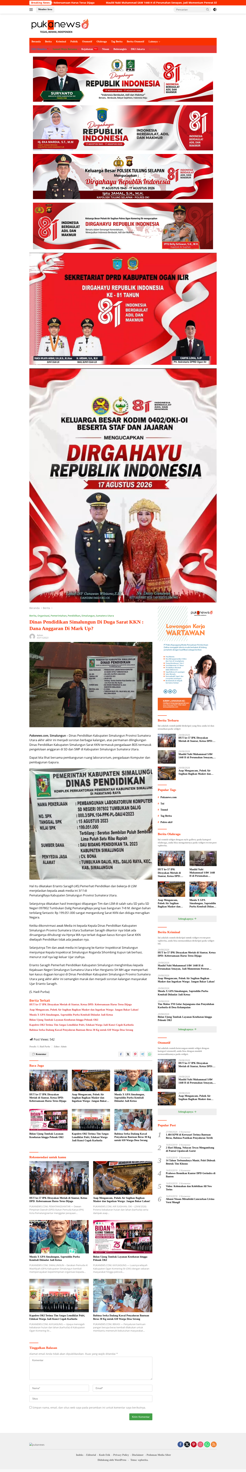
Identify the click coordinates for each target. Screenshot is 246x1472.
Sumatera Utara (105, 615)
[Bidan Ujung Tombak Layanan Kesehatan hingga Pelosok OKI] (48, 1119)
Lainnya (153, 41)
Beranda (36, 41)
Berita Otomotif (135, 41)
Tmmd (164, 809)
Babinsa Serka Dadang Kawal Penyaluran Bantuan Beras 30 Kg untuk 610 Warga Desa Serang (81, 1030)
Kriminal (61, 41)
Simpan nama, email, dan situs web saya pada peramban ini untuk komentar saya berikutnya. (89, 1407)
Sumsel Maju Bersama (65, 49)
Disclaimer (138, 1455)
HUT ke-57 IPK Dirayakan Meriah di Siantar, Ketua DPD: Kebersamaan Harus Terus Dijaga (80, 1004)
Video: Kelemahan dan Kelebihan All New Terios (189, 1188)
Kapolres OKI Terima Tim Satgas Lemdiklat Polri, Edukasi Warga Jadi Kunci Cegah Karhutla (81, 1025)
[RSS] (214, 1445)
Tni (162, 803)
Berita (48, 41)
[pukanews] (59, 25)
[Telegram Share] (142, 1054)
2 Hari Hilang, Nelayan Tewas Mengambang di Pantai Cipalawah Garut (190, 1149)
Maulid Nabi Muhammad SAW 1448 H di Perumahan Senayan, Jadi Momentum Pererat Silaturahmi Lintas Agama (195, 756)
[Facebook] (180, 1445)
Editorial (91, 1455)
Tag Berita (116, 41)
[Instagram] (200, 1445)
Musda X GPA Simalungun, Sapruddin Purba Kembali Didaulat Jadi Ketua (71, 1014)
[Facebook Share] (121, 1054)
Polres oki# (166, 822)
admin (40, 635)
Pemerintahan (59, 615)
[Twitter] (187, 1445)
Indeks (79, 1455)
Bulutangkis (120, 49)
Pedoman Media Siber (159, 1455)
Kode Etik (104, 1455)
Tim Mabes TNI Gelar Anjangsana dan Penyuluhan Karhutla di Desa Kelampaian (186, 1006)
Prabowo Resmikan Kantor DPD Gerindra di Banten (190, 1175)
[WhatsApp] (207, 1445)
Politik (74, 41)
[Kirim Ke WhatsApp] (149, 1054)
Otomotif (87, 41)
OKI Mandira (39, 49)
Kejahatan (87, 49)
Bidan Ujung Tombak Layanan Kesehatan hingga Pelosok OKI (63, 1019)
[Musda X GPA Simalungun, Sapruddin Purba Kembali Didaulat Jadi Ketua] (133, 1080)
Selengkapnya (186, 918)
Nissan (105, 49)
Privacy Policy (121, 1455)
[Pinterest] (194, 1445)
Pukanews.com (168, 797)
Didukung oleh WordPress (112, 1460)
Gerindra (154, 49)
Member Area (45, 9)
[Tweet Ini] (128, 1054)
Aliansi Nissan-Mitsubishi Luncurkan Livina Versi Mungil (190, 1201)
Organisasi (43, 615)
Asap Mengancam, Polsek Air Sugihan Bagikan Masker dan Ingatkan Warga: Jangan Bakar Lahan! (84, 1009)
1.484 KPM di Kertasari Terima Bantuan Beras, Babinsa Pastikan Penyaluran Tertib (189, 1136)
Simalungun (88, 615)
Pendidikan (74, 615)
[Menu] (31, 9)
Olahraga (102, 41)
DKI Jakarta (138, 49)
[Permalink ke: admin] (32, 636)
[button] (207, 9)
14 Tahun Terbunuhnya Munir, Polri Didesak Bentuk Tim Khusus (190, 1162)
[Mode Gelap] (215, 9)
